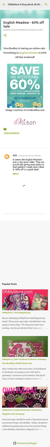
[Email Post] (5, 130)
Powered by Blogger (26, 443)
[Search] (46, 4)
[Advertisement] (25, 249)
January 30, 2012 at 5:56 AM (29, 156)
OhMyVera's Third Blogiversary (16, 313)
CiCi (15, 155)
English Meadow (28, 52)
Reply (16, 174)
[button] (5, 35)
